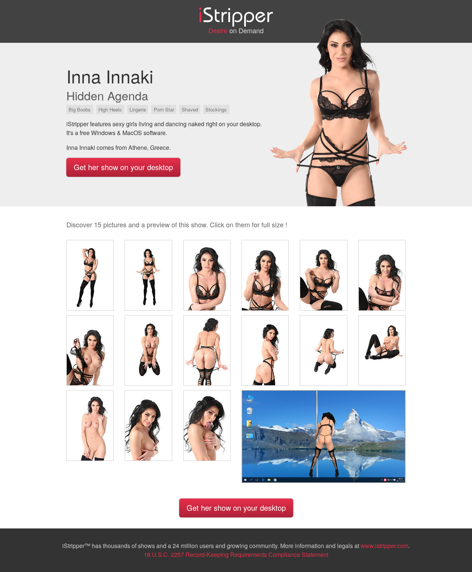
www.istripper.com (384, 545)
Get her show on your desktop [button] (123, 167)
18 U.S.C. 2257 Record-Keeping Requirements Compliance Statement (236, 554)
